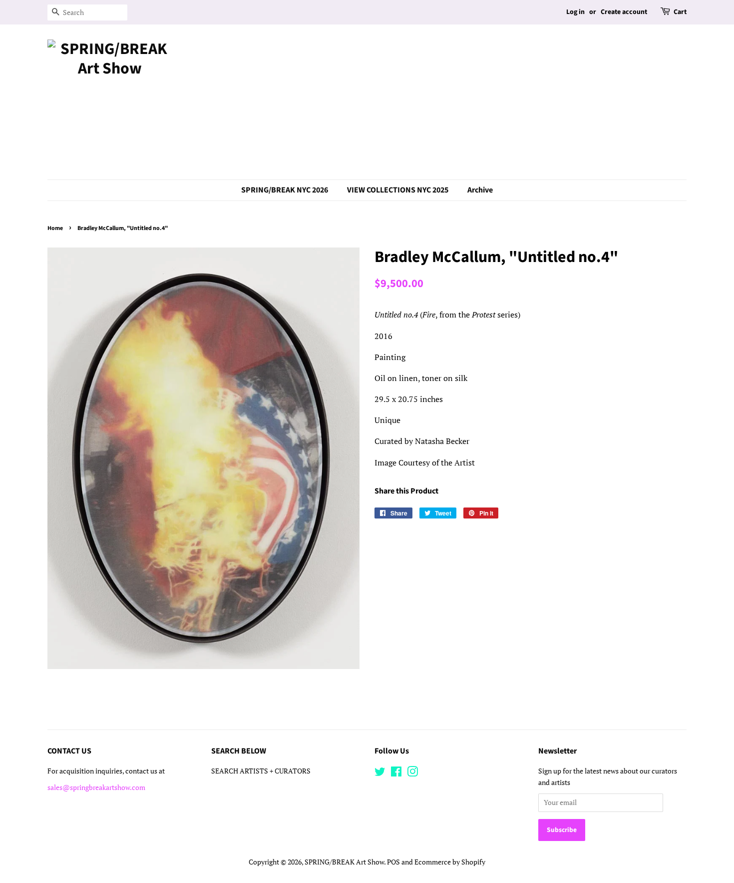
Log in (575, 12)
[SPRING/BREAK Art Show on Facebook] (396, 773)
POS (393, 862)
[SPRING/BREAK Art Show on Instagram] (412, 773)
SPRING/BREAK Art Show (344, 862)
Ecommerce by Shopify (449, 862)
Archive (480, 190)
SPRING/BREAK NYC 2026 (284, 190)
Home (55, 228)
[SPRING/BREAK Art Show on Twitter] (379, 773)
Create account (624, 12)
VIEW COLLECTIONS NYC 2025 (397, 190)
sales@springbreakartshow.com (96, 787)
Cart (680, 12)
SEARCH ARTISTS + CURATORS (261, 771)
